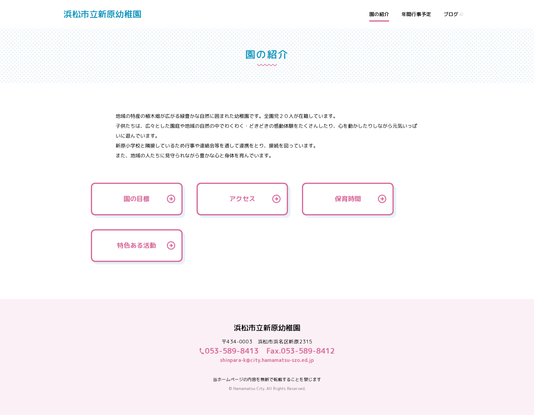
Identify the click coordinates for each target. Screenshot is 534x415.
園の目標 (137, 198)
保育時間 (348, 198)
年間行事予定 (416, 14)
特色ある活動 (136, 245)
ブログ (450, 14)
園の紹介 (379, 14)
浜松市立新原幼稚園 (102, 14)
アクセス (242, 198)
